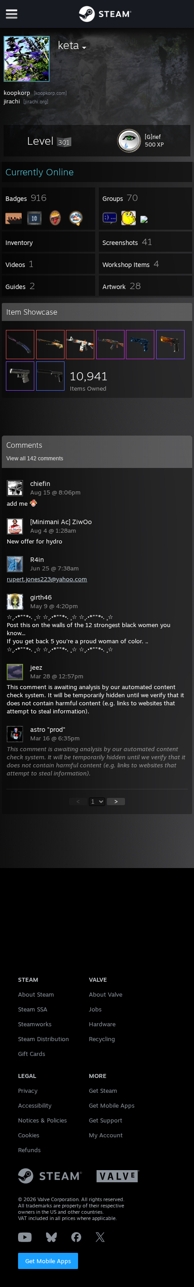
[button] (49, 141)
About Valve (105, 994)
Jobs (95, 1009)
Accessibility (34, 1105)
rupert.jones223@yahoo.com (47, 579)
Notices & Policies (42, 1120)
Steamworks (34, 1024)
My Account (106, 1135)
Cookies (28, 1135)
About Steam (36, 994)
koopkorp (18, 92)
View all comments (34, 458)
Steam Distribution (43, 1038)
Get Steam (103, 1090)
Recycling (102, 1038)
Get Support (105, 1120)
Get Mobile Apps (48, 1261)
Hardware (102, 1024)
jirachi (13, 101)
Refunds (29, 1149)
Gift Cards (31, 1053)
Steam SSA (32, 1009)
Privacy (27, 1090)
